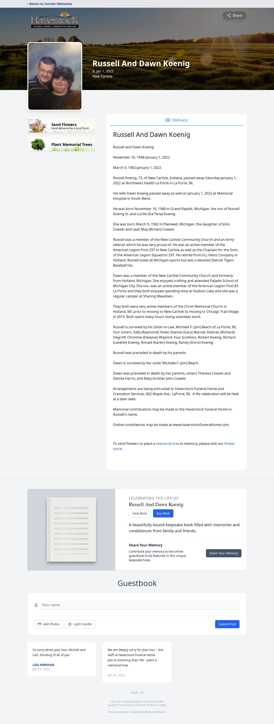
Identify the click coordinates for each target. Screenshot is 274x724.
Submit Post (227, 624)
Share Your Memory (224, 553)
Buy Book (163, 513)
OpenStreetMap (141, 712)
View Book (140, 513)
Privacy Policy (125, 705)
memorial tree (167, 443)
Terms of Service (149, 705)
